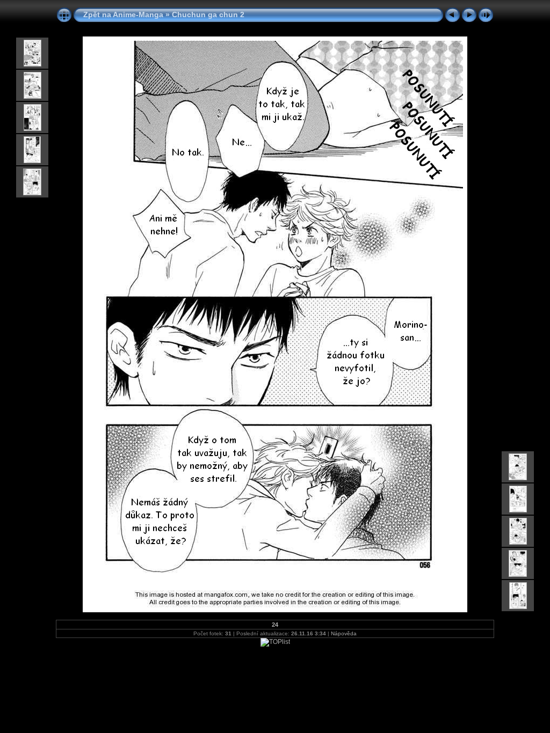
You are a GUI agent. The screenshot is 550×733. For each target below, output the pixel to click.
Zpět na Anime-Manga (123, 14)
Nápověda (344, 633)
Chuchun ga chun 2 (208, 14)
